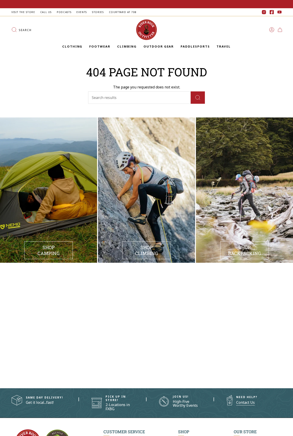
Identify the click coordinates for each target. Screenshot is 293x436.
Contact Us (245, 402)
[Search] (198, 97)
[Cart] (280, 30)
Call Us (46, 12)
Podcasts (64, 12)
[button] (72, 47)
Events (81, 12)
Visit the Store (23, 12)
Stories (98, 12)
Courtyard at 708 (123, 12)
